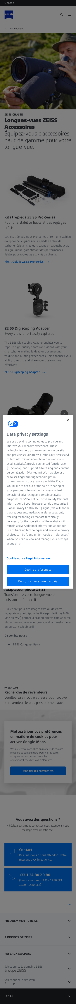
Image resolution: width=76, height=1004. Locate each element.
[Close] (68, 420)
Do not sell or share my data (38, 581)
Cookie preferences (38, 569)
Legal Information (38, 558)
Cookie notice (16, 558)
